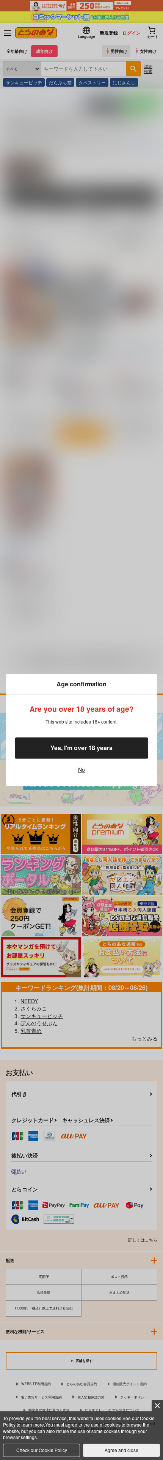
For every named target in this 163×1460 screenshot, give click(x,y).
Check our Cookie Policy (41, 1450)
